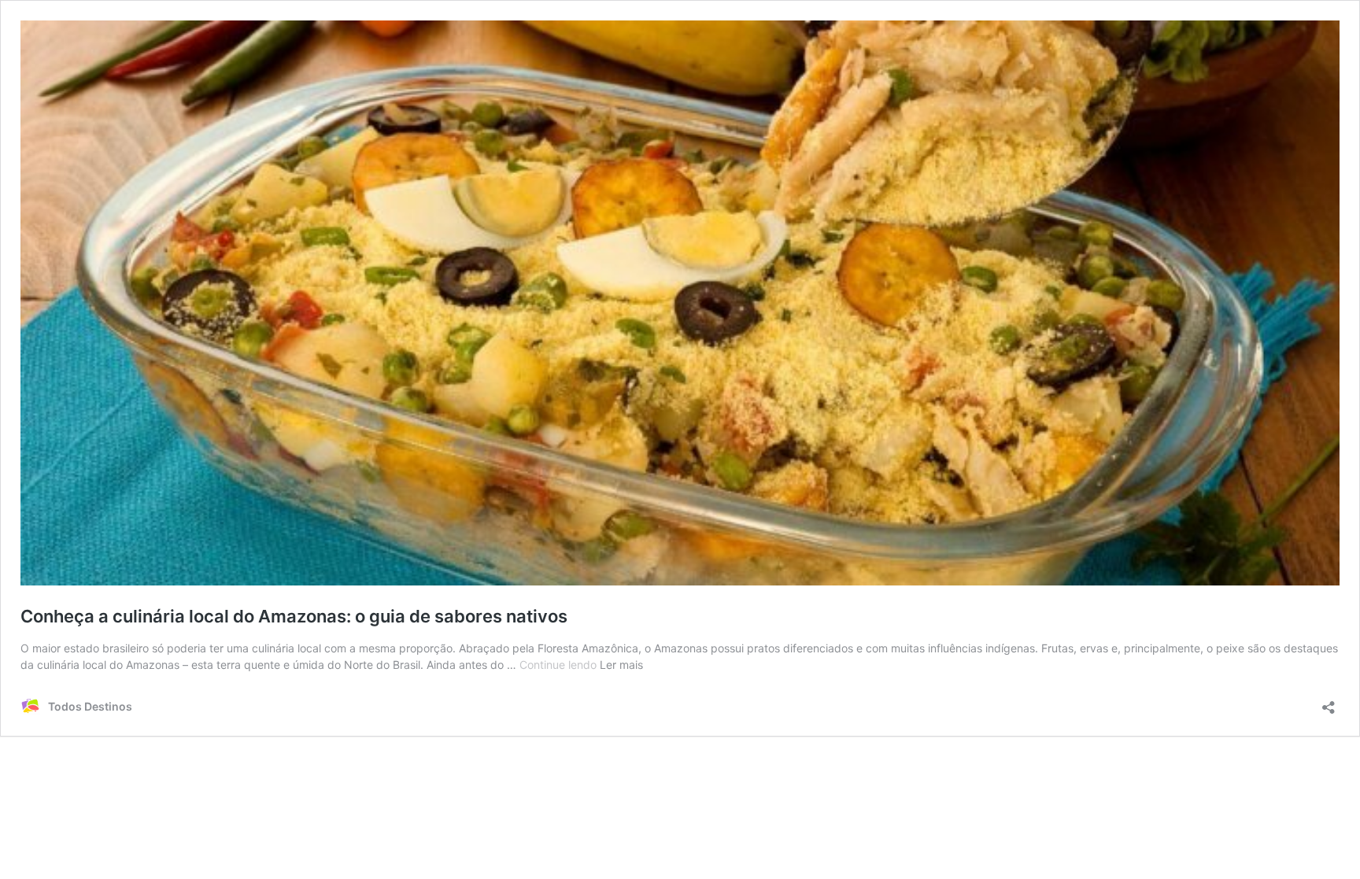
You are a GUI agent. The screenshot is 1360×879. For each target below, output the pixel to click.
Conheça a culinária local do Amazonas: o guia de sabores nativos (293, 616)
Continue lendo (559, 664)
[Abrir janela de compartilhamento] (1329, 702)
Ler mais (621, 664)
